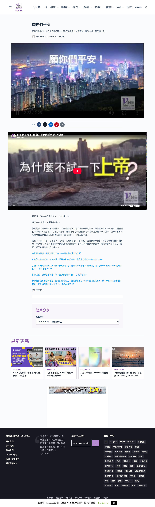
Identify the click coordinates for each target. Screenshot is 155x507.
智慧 (132, 466)
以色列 (119, 7)
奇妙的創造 (109, 461)
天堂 (141, 456)
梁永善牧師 (141, 466)
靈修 (133, 485)
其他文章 (39, 317)
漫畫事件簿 (109, 476)
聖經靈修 (109, 7)
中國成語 (141, 442)
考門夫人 (128, 481)
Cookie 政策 (11, 454)
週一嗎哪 (125, 485)
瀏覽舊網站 (12, 463)
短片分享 (62, 36)
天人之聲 (132, 456)
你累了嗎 (128, 447)
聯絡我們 (10, 450)
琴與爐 (132, 476)
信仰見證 (75, 7)
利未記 (127, 452)
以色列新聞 (117, 447)
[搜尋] (146, 7)
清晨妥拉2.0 (140, 471)
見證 (116, 485)
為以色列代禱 (122, 476)
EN (106, 442)
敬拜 (125, 466)
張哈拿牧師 (109, 466)
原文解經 (108, 456)
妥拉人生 (126, 461)
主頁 (45, 7)
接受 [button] (114, 503)
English (113, 442)
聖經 (137, 481)
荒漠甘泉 (108, 485)
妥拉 (118, 461)
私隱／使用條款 (12, 459)
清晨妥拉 (128, 471)
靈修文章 (142, 485)
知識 (113, 481)
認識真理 (86, 7)
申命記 (141, 476)
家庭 (135, 461)
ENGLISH (138, 7)
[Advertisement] (77, 411)
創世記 (136, 452)
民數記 (119, 471)
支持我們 (129, 7)
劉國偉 (144, 452)
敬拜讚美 (97, 7)
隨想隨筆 (64, 7)
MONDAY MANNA (127, 442)
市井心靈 (143, 461)
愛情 (118, 466)
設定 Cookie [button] (103, 503)
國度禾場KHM (120, 456)
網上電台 (53, 7)
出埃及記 (118, 452)
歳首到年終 (109, 471)
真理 (106, 481)
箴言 (120, 481)
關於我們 (10, 441)
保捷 (137, 447)
